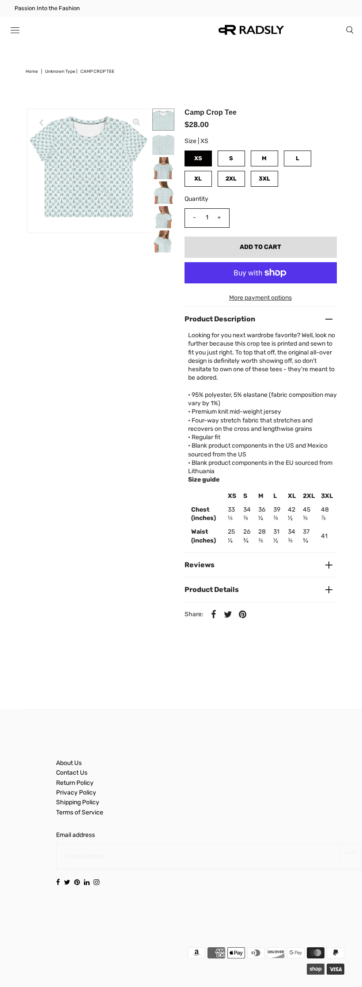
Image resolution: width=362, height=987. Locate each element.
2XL (231, 178)
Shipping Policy (77, 802)
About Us (69, 763)
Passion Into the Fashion (47, 8)
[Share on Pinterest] (242, 614)
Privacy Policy (76, 792)
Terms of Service (79, 812)
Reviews (200, 565)
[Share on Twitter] (228, 614)
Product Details (212, 589)
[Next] (62, 122)
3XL (264, 178)
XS (198, 158)
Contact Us (71, 772)
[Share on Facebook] (213, 614)
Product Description (220, 319)
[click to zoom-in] (136, 122)
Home (32, 71)
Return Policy (75, 783)
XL (198, 178)
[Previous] (41, 122)
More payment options (260, 297)
